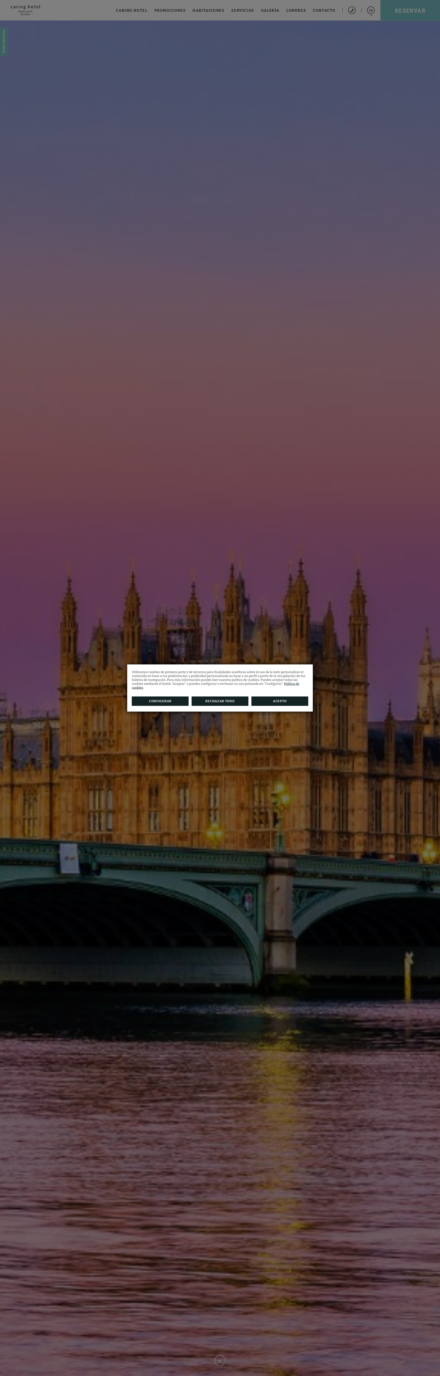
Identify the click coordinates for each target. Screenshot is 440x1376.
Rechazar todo (219, 701)
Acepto (280, 701)
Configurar (160, 701)
